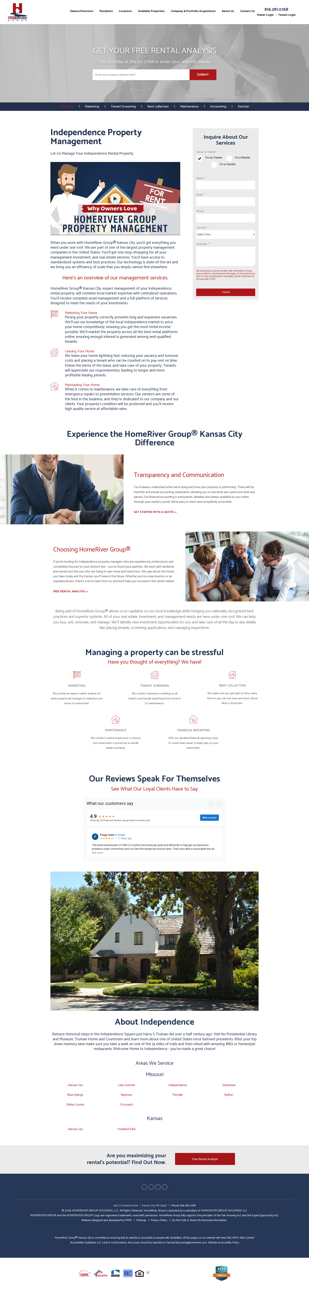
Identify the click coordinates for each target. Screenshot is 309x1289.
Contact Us (247, 11)
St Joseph (126, 1104)
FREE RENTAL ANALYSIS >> (70, 591)
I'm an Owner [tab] (213, 157)
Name (199, 178)
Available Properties (151, 11)
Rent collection (158, 106)
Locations (125, 11)
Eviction (243, 106)
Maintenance (189, 106)
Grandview (229, 1085)
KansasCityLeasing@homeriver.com (186, 1242)
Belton (228, 1095)
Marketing (92, 106)
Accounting (218, 106)
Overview (66, 106)
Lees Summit (126, 1085)
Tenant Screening (123, 106)
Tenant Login (287, 15)
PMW (128, 1220)
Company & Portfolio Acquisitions (193, 11)
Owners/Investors (82, 11)
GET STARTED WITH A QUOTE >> (155, 512)
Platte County (75, 1104)
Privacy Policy (159, 1220)
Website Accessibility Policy (223, 1242)
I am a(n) (201, 227)
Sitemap (141, 1220)
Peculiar (178, 1095)
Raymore (126, 1095)
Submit (203, 74)
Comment (201, 244)
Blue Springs (75, 1095)
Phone (200, 211)
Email (199, 195)
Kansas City (75, 1085)
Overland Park (126, 1129)
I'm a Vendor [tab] (227, 164)
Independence (177, 1085)
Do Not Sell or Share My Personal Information (199, 1220)
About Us (228, 11)
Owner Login (265, 15)
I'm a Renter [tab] (242, 157)
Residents (106, 11)
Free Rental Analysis (205, 1159)
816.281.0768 (276, 9)
